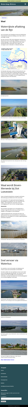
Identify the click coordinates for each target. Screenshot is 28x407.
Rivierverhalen (4, 376)
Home (2, 370)
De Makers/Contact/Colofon (7, 386)
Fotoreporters (4, 380)
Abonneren (3, 401)
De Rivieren (3, 373)
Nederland (4, 17)
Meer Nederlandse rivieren (7, 359)
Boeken (2, 383)
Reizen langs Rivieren (8, 4)
